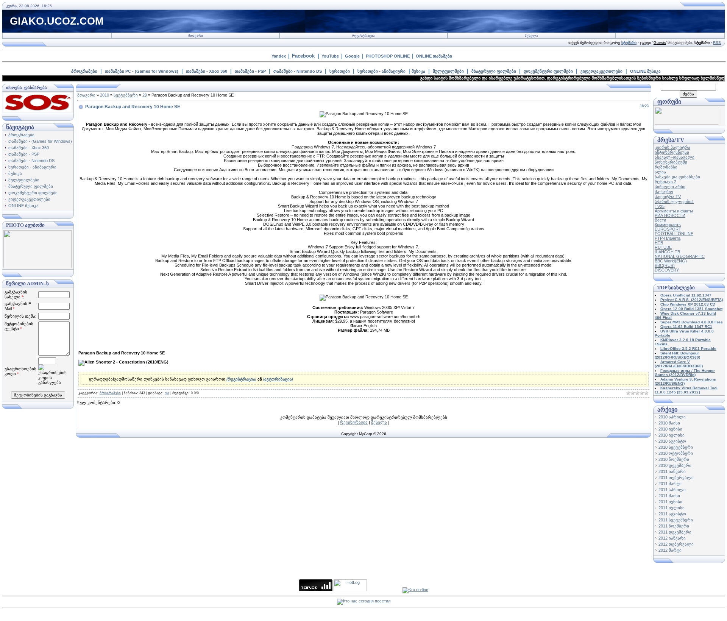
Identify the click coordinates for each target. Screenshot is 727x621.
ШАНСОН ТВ (667, 252)
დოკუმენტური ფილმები (548, 71)
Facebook (303, 56)
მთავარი (195, 35)
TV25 (660, 206)
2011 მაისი (669, 495)
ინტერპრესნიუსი (672, 152)
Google (352, 56)
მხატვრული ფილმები (493, 71)
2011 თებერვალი (676, 477)
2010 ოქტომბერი (675, 453)
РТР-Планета (667, 238)
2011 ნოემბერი (673, 526)
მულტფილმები (448, 71)
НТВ (659, 242)
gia (167, 393)
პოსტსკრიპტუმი (671, 162)
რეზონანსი (666, 167)
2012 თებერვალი (676, 544)
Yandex (278, 56)
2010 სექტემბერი (675, 447)
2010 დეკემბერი (674, 465)
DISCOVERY (667, 270)
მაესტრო (664, 191)
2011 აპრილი (672, 489)
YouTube (330, 56)
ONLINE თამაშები (434, 56)
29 (144, 95)
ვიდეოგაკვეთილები (601, 71)
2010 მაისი (669, 423)
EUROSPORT (668, 229)
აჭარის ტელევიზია (674, 201)
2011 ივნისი (670, 501)
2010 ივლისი (671, 435)
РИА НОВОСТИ (670, 215)
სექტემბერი (126, 95)
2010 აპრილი (672, 417)
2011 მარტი (670, 483)
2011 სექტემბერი (675, 520)
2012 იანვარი (672, 538)
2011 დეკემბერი (674, 532)
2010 (104, 95)
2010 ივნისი (670, 429)
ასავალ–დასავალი (674, 157)
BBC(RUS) (665, 265)
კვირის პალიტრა (672, 147)
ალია (660, 172)
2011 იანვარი (672, 471)
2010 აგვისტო (672, 441)
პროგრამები (84, 71)
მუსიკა (418, 71)
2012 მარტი (670, 550)
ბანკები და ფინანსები (677, 177)
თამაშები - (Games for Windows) (40, 141)
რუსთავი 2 (665, 181)
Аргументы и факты (674, 211)
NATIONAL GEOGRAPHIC (680, 256)
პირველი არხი (670, 186)
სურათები (339, 71)
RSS (717, 43)
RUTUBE (663, 247)
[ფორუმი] (686, 123)
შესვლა (531, 35)
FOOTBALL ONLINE (674, 233)
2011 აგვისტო (672, 514)
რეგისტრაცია (363, 35)
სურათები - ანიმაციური (381, 71)
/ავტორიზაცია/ (278, 379)
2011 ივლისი (671, 508)
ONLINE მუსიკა (645, 71)
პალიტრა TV (668, 196)
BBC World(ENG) (671, 261)
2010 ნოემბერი (673, 459)
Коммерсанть (668, 224)
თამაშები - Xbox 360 (206, 71)
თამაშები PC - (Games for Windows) (141, 71)
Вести (660, 220)
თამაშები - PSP (250, 71)
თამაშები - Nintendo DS (297, 71)
